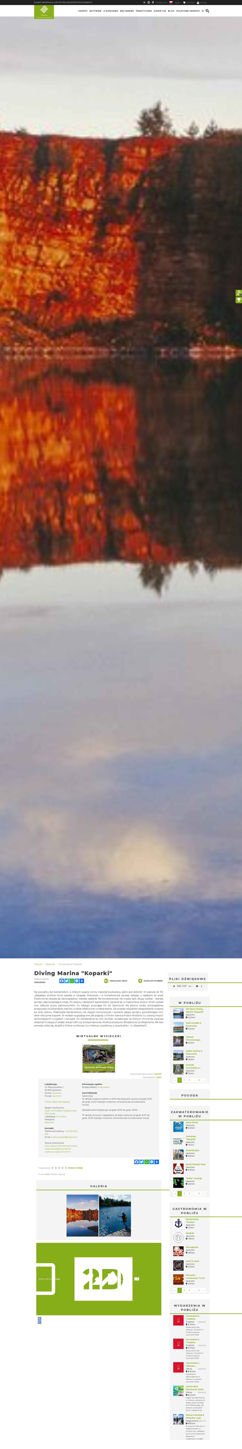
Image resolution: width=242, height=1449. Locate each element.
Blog (171, 11)
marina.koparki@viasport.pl (64, 1137)
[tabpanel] (98, 1059)
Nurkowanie (104, 1087)
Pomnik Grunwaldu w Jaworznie (193, 1068)
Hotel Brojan (192, 1150)
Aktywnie (95, 11)
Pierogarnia (192, 1247)
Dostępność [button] (160, 2)
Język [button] (177, 2)
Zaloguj (203, 2)
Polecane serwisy (188, 11)
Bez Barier (127, 11)
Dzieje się (160, 11)
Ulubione (190, 2)
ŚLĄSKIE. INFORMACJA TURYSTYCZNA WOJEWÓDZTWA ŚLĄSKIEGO (63, 2)
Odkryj (82, 11)
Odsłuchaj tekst (118, 981)
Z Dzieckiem (110, 11)
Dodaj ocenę (75, 1168)
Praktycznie (144, 11)
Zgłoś (157, 1074)
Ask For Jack (192, 1261)
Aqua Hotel (192, 1122)
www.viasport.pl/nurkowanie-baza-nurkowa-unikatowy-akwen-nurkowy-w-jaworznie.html (61, 1149)
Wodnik (190, 1233)
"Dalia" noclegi (194, 1178)
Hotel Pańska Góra (195, 1164)
